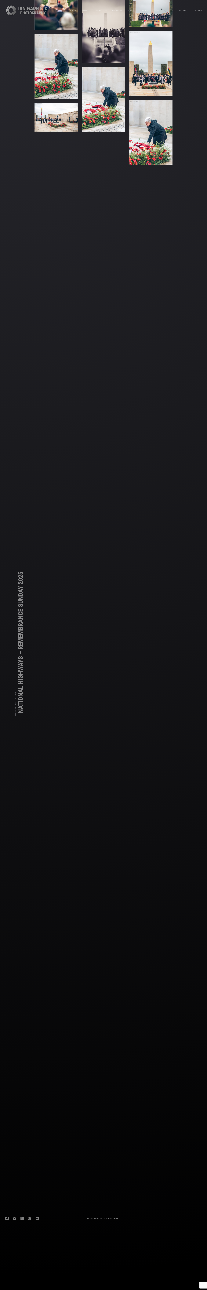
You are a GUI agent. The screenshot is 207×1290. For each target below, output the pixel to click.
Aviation (85, 11)
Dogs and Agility (100, 11)
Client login (168, 11)
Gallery (73, 11)
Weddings (132, 11)
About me (182, 11)
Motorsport (117, 11)
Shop (157, 11)
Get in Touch (197, 11)
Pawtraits (145, 11)
